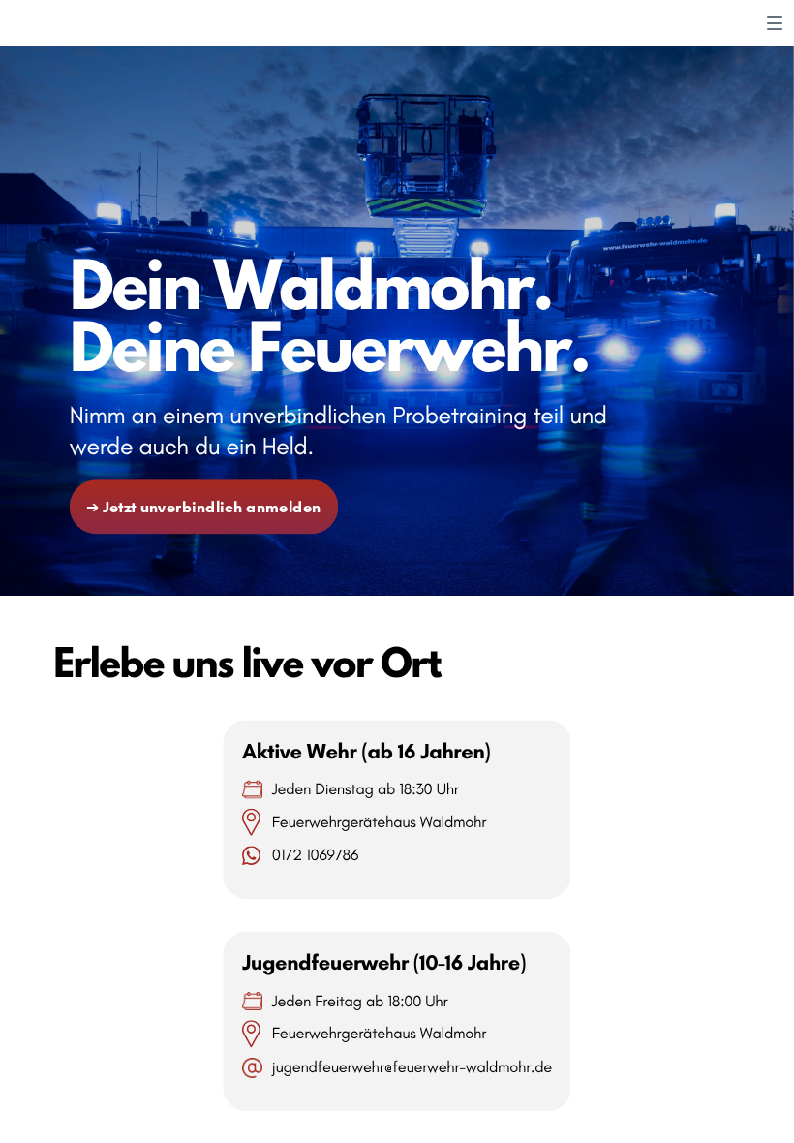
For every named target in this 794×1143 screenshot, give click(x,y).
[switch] (774, 23)
